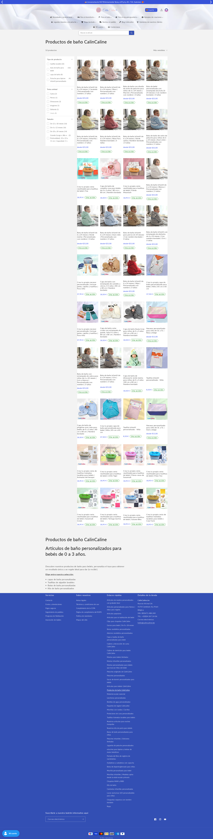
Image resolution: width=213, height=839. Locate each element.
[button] (151, 10)
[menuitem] (62, 17)
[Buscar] (131, 33)
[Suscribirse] (82, 819)
